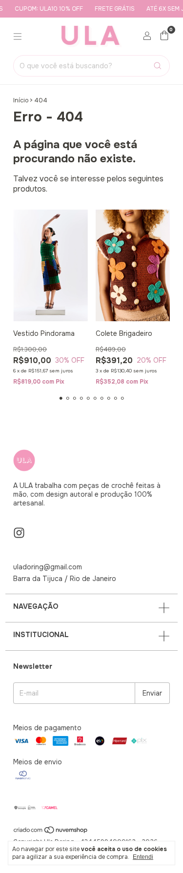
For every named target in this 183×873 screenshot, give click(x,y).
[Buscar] (157, 66)
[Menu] (17, 36)
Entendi (143, 857)
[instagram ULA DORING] (19, 533)
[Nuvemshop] (51, 832)
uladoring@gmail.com (47, 567)
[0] (164, 36)
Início (20, 100)
